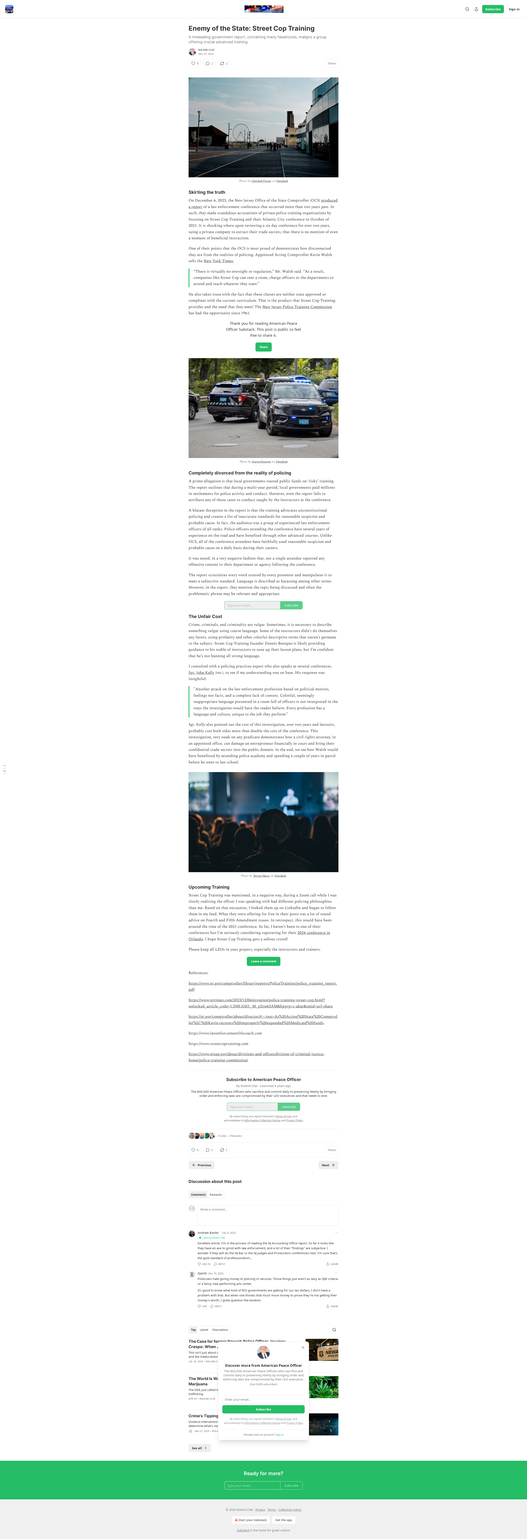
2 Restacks (235, 1136)
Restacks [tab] (216, 1195)
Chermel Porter (261, 181)
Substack (243, 1530)
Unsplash (282, 181)
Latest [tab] (204, 1330)
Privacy (260, 1510)
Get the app (283, 1520)
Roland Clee (206, 49)
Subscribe (493, 9)
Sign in (514, 9)
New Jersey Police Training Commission (297, 307)
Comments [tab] (198, 1195)
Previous (204, 1165)
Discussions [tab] (220, 1330)
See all (197, 1448)
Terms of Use (283, 1419)
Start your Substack (253, 1520)
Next (325, 1165)
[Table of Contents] (4, 769)
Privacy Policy (294, 1423)
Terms (272, 1510)
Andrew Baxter (208, 1232)
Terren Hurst (261, 876)
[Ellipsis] (336, 1232)
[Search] (467, 9)
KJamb (202, 1273)
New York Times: (219, 261)
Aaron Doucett (261, 461)
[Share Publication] (476, 9)
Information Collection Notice (262, 1423)
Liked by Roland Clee (213, 1237)
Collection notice (290, 1510)
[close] (303, 1347)
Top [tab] (193, 1330)
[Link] (183, 192)
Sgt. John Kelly (201, 673)
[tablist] (206, 1195)
